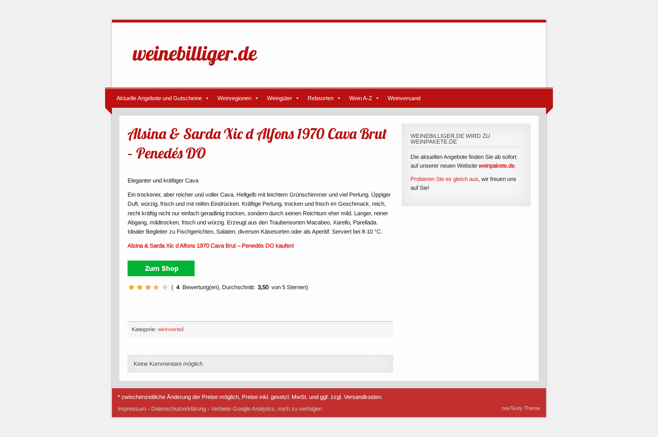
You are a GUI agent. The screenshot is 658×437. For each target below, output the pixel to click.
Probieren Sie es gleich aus (444, 179)
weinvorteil (171, 329)
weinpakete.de (496, 165)
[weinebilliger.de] (199, 67)
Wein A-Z (360, 98)
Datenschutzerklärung (178, 408)
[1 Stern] (131, 287)
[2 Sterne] (140, 287)
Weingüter (279, 98)
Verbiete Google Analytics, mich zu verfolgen (266, 408)
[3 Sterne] (148, 287)
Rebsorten (321, 98)
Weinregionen (234, 98)
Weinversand (404, 98)
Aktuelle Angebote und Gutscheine (159, 98)
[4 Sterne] (156, 287)
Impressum (132, 408)
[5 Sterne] (165, 287)
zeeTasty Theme (520, 408)
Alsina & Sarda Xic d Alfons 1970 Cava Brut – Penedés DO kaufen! (211, 245)
